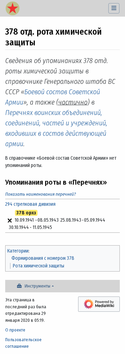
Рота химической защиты (38, 266)
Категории (17, 251)
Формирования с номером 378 (42, 258)
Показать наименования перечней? (40, 194)
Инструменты (37, 286)
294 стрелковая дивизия (30, 204)
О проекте (15, 330)
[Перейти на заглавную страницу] (12, 9)
